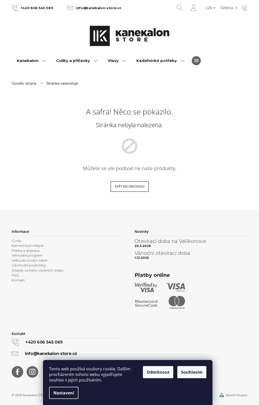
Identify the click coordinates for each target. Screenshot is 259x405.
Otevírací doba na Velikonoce (170, 241)
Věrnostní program (27, 255)
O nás (16, 241)
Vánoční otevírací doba (162, 253)
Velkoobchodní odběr (30, 260)
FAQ (15, 275)
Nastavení (63, 393)
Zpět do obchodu (129, 186)
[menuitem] (31, 60)
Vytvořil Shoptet (236, 395)
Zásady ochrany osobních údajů (37, 270)
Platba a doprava (25, 251)
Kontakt (18, 280)
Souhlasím (192, 372)
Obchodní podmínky (29, 265)
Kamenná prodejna (28, 245)
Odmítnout (158, 372)
